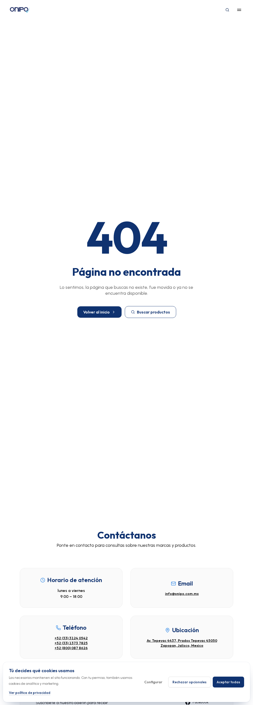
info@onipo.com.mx (182, 593)
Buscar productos (153, 312)
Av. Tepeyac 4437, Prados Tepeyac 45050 (182, 640)
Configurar (153, 682)
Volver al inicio (96, 312)
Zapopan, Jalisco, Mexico (182, 645)
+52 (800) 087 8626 (71, 648)
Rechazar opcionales (189, 682)
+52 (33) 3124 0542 (71, 638)
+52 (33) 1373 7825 (71, 643)
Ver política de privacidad (29, 692)
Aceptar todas (228, 682)
